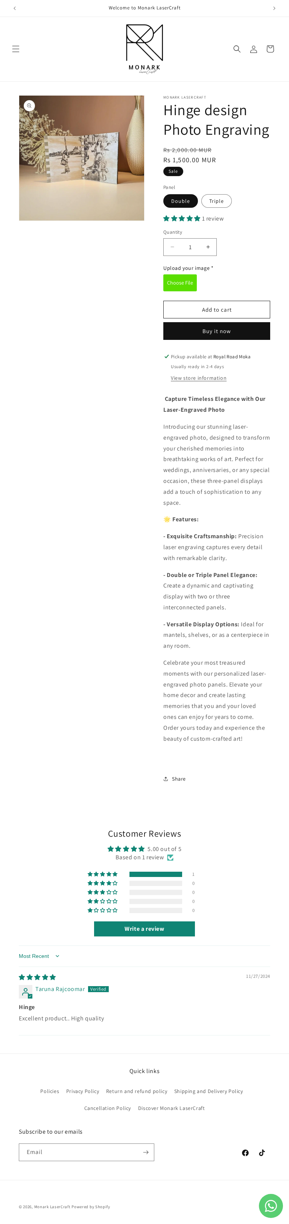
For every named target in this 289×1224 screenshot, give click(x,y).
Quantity (172, 232)
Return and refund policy (136, 1091)
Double (180, 201)
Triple (216, 201)
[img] (37, 977)
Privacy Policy (82, 1091)
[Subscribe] (145, 1152)
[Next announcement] (274, 8)
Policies (49, 1091)
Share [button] (179, 778)
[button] (16, 49)
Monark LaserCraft (52, 1206)
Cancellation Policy (107, 1108)
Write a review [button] (144, 929)
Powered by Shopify (90, 1206)
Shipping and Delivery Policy (208, 1091)
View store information (199, 378)
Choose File (180, 282)
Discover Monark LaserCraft (171, 1108)
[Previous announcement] (14, 8)
